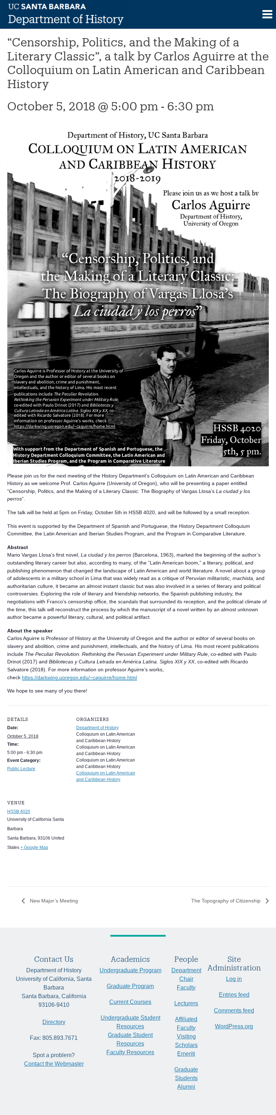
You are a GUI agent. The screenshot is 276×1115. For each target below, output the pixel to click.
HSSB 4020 (18, 811)
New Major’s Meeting (53, 901)
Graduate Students (186, 1073)
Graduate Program (130, 986)
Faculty (186, 987)
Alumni (186, 1087)
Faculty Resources (130, 1052)
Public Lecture (21, 768)
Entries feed (234, 995)
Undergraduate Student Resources (130, 1022)
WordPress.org (234, 1026)
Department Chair (186, 974)
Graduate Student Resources (130, 1039)
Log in (234, 979)
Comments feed (234, 1010)
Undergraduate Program (130, 970)
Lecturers (186, 1003)
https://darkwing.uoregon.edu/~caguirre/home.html (79, 677)
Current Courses (130, 1002)
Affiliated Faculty (186, 1023)
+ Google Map (34, 847)
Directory (53, 1022)
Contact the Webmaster (54, 1064)
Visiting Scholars (186, 1040)
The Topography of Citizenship (226, 901)
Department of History (97, 727)
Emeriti (186, 1054)
